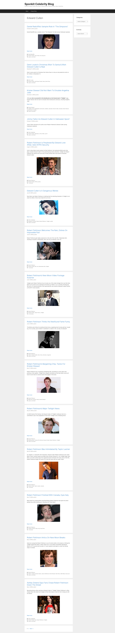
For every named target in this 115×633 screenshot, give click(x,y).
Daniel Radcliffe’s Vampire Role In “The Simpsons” (47, 26)
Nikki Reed (63, 573)
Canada (29, 528)
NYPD (36, 181)
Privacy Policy (34, 11)
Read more (29, 51)
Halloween (37, 133)
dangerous (30, 221)
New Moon (42, 528)
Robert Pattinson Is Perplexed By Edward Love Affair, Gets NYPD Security (46, 144)
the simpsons (42, 55)
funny (41, 354)
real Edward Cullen (38, 81)
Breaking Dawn (31, 440)
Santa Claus (47, 81)
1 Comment (30, 183)
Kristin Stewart (52, 573)
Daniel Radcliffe (31, 54)
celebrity (46, 108)
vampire (34, 110)
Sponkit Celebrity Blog (39, 4)
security (39, 181)
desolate (50, 108)
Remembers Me (42, 266)
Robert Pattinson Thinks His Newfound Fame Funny (48, 322)
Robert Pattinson (31, 180)
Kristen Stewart (31, 107)
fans (35, 619)
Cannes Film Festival (39, 440)
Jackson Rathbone (45, 573)
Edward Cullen (31, 55)
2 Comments (31, 313)
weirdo (51, 221)
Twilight (48, 221)
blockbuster (42, 108)
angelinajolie (36, 108)
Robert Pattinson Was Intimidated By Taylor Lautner (48, 449)
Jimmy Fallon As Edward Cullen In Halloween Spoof (48, 119)
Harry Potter (37, 55)
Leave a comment (31, 56)
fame (39, 354)
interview (44, 354)
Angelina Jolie (31, 108)
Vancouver (67, 573)
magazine (49, 354)
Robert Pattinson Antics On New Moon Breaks (46, 537)
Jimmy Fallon (42, 133)
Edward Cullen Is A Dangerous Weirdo (42, 191)
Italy (39, 528)
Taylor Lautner (37, 486)
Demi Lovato (30, 80)
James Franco (37, 312)
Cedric (29, 354)
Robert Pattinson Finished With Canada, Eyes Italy (48, 495)
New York (37, 266)
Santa (44, 81)
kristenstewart (30, 110)
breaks (29, 573)
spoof (46, 133)
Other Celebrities (31, 132)
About (27, 11)
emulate (60, 108)
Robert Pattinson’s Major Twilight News (43, 408)
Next (31, 628)
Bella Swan (30, 399)
